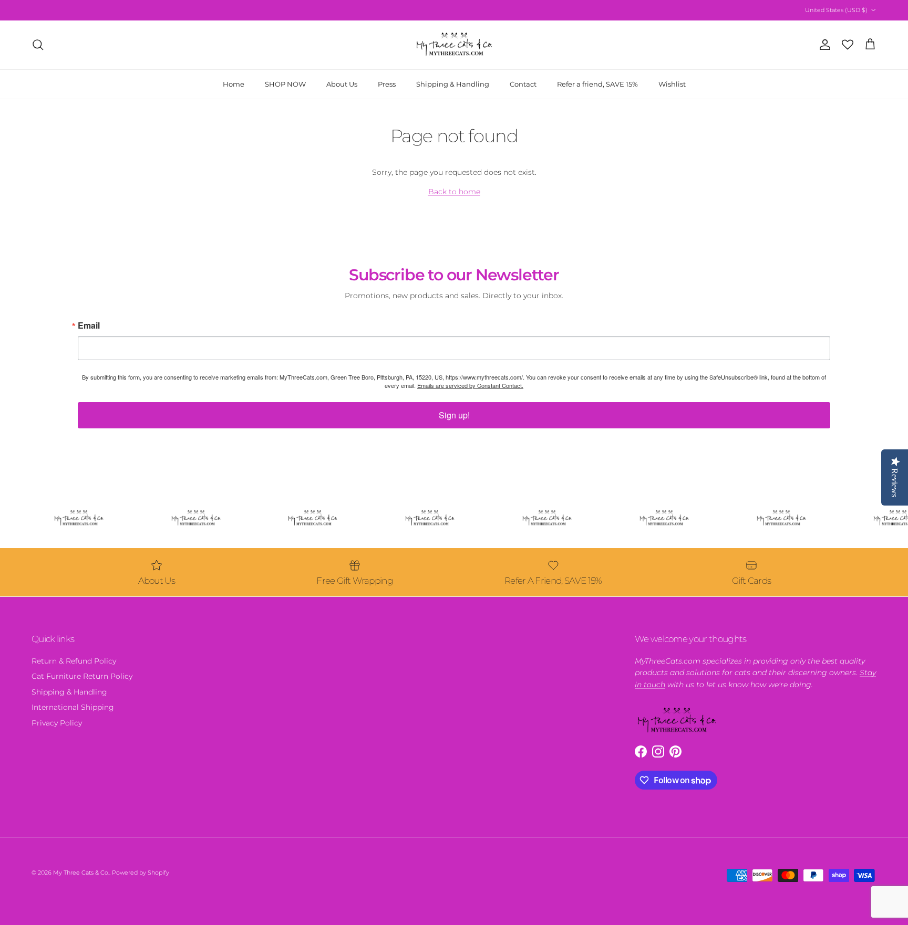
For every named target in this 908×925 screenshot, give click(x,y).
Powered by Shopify (140, 872)
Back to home (454, 191)
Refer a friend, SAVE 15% (597, 83)
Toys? (440, 10)
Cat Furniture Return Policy (82, 676)
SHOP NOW (285, 83)
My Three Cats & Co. (81, 872)
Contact (523, 83)
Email (89, 325)
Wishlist (672, 83)
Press (387, 83)
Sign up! (454, 415)
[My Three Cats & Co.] (454, 45)
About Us (341, 83)
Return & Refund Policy (74, 661)
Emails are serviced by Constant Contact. (470, 385)
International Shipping (73, 707)
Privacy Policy (57, 723)
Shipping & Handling (452, 83)
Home (233, 83)
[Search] (38, 44)
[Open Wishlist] (847, 44)
